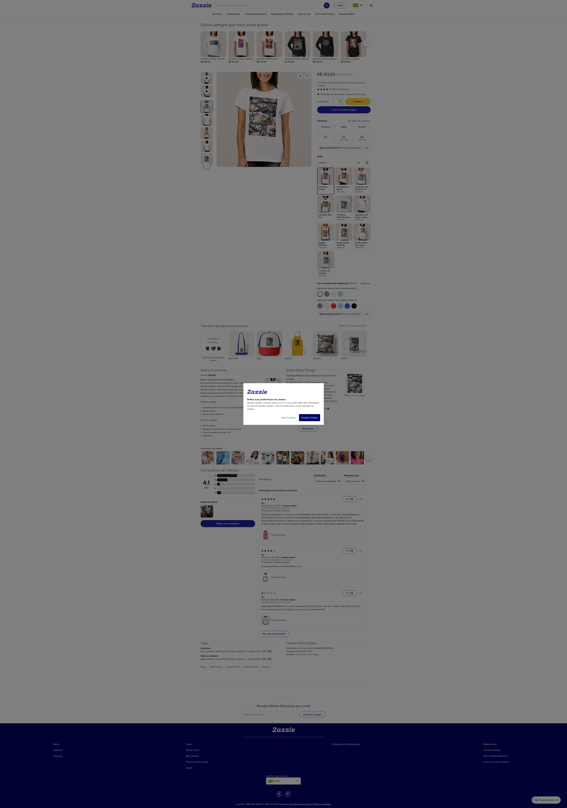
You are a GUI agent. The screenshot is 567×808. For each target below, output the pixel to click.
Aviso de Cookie (285, 403)
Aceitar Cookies (309, 417)
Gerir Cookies (288, 417)
